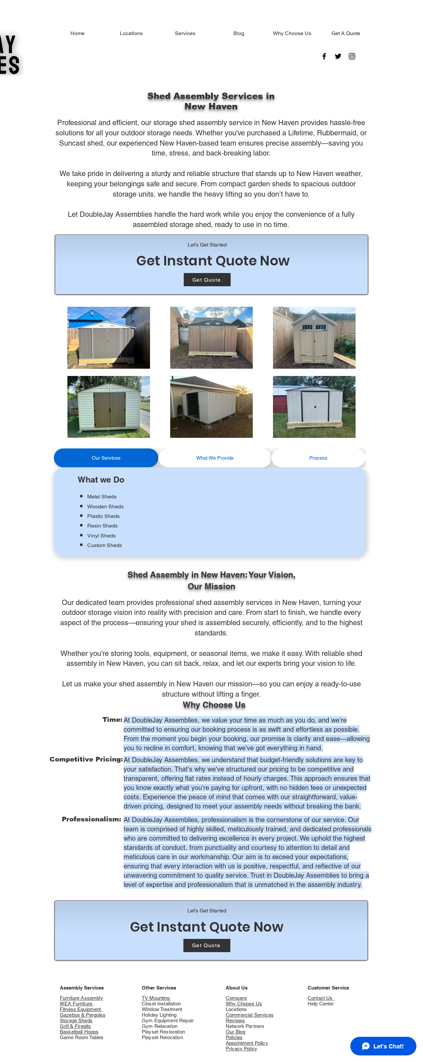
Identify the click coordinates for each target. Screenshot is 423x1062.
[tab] (106, 457)
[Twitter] (338, 56)
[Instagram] (352, 56)
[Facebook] (324, 56)
